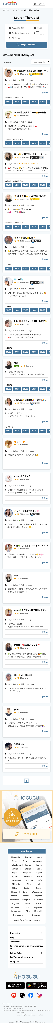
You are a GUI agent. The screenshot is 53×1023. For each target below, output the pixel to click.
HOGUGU (6, 10)
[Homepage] (10, 4)
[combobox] (40, 61)
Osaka (15, 10)
